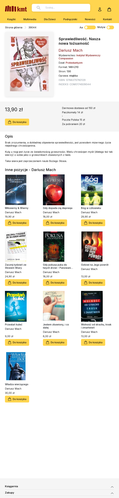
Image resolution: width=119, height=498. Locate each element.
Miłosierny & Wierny (16, 208)
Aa (81, 27)
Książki (11, 19)
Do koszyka (19, 122)
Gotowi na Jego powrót (94, 264)
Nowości (90, 19)
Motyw (101, 27)
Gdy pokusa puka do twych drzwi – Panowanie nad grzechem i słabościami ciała (57, 266)
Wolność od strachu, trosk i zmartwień (96, 326)
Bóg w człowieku (91, 208)
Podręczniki (70, 19)
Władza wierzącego (16, 384)
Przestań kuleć (13, 324)
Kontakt (107, 19)
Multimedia (29, 19)
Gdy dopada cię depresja (57, 208)
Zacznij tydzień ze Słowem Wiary (15, 266)
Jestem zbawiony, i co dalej (56, 326)
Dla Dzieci (50, 19)
